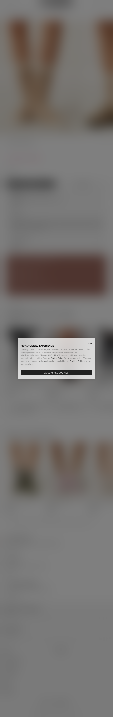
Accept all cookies (56, 372)
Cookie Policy (57, 358)
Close (89, 343)
